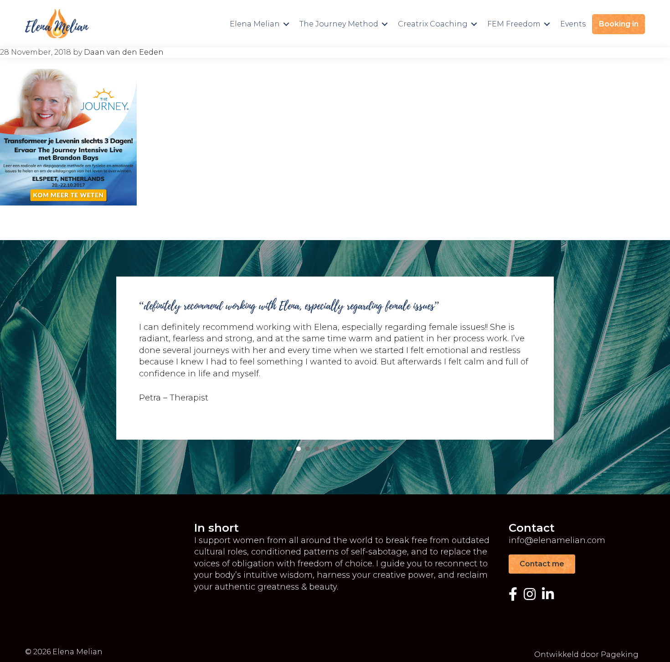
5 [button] (316, 448)
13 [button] (389, 448)
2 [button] (289, 448)
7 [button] (335, 448)
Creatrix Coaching (433, 24)
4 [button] (307, 448)
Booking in (619, 24)
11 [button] (371, 448)
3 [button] (298, 448)
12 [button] (380, 448)
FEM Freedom (514, 24)
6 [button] (326, 448)
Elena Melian (255, 24)
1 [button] (280, 448)
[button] (286, 24)
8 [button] (344, 448)
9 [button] (353, 448)
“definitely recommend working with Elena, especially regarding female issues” (289, 306)
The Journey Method (338, 24)
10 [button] (362, 448)
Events (573, 24)
